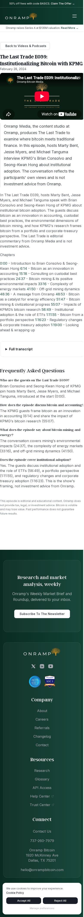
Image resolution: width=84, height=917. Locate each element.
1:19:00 (56, 325)
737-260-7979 (40, 856)
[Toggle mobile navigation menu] (74, 16)
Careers (40, 735)
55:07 (55, 304)
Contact (40, 760)
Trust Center (38, 820)
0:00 (3, 263)
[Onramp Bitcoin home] (40, 667)
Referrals (40, 743)
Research (40, 786)
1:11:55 (51, 315)
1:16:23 (40, 320)
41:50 (31, 289)
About (40, 726)
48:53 (60, 294)
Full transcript (21, 354)
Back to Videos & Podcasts (25, 46)
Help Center (38, 811)
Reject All (58, 900)
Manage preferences (40, 908)
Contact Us (40, 847)
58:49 (46, 309)
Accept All (23, 900)
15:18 (23, 273)
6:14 (23, 268)
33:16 (42, 284)
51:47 (60, 299)
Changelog (40, 752)
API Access (40, 803)
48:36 (4, 294)
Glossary (40, 794)
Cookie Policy (15, 892)
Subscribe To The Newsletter (40, 629)
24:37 (20, 279)
